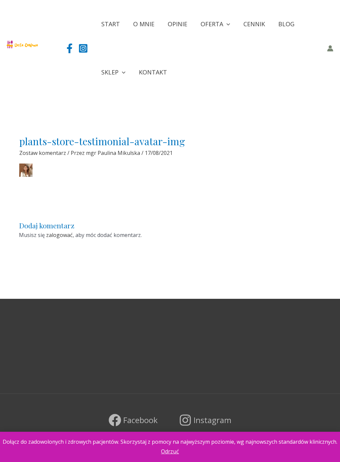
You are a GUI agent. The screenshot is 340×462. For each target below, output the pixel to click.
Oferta (212, 24)
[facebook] (69, 48)
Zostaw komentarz (42, 153)
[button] (226, 24)
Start (110, 24)
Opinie (177, 24)
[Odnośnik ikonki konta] (330, 48)
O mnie (143, 24)
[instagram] (83, 48)
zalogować (59, 235)
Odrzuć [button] (170, 451)
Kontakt (153, 72)
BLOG (286, 24)
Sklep (110, 72)
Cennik (254, 24)
